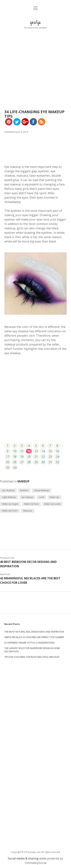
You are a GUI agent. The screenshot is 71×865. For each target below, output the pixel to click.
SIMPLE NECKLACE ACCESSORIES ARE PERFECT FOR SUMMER (34, 637)
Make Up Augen (10, 503)
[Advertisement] (35, 65)
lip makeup (27, 497)
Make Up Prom (9, 510)
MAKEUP (23, 481)
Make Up (54, 497)
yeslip (35, 22)
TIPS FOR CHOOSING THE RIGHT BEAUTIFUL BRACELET (32, 657)
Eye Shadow (8, 490)
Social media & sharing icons (27, 858)
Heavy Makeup (41, 490)
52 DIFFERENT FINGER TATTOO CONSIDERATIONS (29, 642)
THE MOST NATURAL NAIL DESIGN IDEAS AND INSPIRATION (34, 631)
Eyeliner (24, 490)
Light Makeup (9, 497)
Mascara (27, 510)
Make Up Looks (52, 503)
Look (41, 497)
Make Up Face (31, 503)
